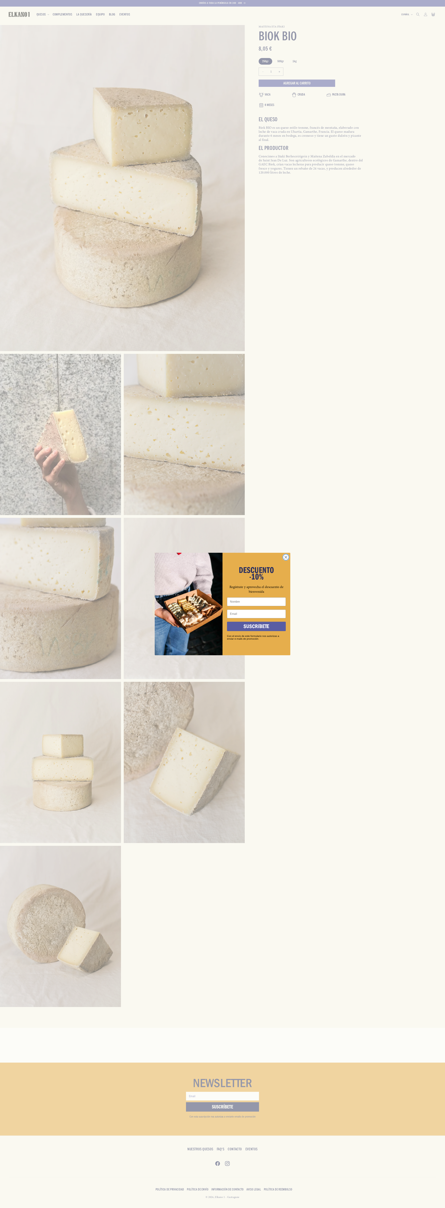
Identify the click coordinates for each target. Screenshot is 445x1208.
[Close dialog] (286, 557)
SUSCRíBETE (256, 626)
